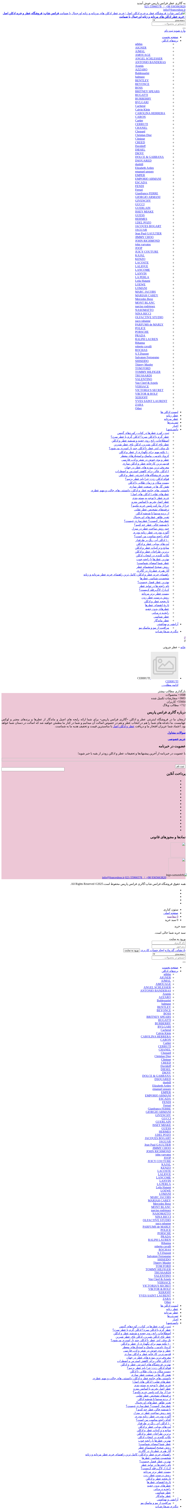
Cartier (139, 120)
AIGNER (140, 47)
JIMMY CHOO (144, 237)
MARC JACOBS (145, 291)
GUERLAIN (142, 208)
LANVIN (141, 273)
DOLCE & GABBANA (149, 156)
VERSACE (142, 386)
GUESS (140, 215)
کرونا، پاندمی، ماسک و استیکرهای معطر (145, 455)
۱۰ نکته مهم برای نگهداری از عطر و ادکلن (144, 452)
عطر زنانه (172, 415)
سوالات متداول (176, 732)
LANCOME (142, 269)
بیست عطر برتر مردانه (155, 593)
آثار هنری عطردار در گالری (153, 570)
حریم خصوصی (177, 739)
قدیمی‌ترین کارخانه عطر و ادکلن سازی (146, 463)
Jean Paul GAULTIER (148, 233)
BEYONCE (142, 84)
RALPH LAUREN (146, 339)
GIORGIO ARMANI (147, 197)
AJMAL (140, 51)
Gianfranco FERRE (146, 193)
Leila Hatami (142, 280)
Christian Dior (143, 135)
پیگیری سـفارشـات (166, 631)
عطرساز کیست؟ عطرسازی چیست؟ (146, 520)
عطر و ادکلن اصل (123, 726)
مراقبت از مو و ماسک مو (154, 627)
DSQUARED (143, 160)
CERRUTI (141, 124)
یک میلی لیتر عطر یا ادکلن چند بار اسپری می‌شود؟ (139, 448)
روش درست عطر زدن (155, 597)
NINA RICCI (143, 313)
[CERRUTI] (164, 678)
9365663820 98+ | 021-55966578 (165, 6)
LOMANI (141, 288)
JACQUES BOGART (148, 226)
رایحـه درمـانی (160, 612)
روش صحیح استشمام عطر (152, 566)
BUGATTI (141, 95)
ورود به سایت (131, 950)
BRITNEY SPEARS (147, 91)
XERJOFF (141, 397)
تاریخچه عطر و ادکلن (156, 601)
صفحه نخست (170, 37)
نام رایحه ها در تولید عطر (154, 586)
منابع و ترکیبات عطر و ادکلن (152, 547)
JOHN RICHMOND (147, 240)
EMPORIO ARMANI (148, 178)
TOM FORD (142, 368)
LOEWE (140, 284)
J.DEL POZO (143, 222)
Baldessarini (142, 73)
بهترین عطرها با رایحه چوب (152, 559)
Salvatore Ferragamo (147, 357)
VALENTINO (143, 379)
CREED (140, 142)
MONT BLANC (145, 302)
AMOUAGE (142, 54)
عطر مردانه (171, 418)
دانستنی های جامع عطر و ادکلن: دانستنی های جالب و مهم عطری (130, 490)
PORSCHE (142, 331)
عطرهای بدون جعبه (157, 608)
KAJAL (140, 255)
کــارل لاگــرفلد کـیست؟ (154, 589)
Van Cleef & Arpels (146, 382)
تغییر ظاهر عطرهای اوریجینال (151, 517)
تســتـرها (172, 422)
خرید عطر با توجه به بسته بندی (150, 498)
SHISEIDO (142, 361)
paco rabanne (142, 320)
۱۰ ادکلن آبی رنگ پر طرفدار (152, 540)
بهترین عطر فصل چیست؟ (153, 582)
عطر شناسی (161, 616)
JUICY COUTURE (146, 251)
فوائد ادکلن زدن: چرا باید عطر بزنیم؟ (147, 478)
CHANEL (141, 127)
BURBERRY (143, 98)
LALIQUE (141, 266)
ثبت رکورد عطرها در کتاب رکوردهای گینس (143, 432)
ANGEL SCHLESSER (149, 58)
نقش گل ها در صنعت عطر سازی (149, 486)
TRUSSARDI (143, 375)
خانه (183, 647)
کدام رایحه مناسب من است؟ (151, 536)
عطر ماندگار (161, 620)
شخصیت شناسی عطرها (154, 578)
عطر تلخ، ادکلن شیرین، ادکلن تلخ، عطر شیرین (141, 444)
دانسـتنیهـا (172, 429)
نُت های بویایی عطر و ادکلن (152, 543)
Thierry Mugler (144, 364)
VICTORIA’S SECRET (149, 390)
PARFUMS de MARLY (149, 324)
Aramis (139, 65)
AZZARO (141, 69)
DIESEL (140, 149)
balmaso (140, 76)
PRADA (140, 335)
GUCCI (139, 204)
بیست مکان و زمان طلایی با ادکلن (148, 482)
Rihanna (140, 342)
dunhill (139, 164)
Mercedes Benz (144, 299)
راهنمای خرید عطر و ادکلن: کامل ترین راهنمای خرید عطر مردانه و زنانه (126, 574)
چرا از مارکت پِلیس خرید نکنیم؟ (150, 505)
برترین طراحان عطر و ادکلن (152, 551)
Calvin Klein (142, 109)
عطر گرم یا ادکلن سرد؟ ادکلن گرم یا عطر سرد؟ (140, 436)
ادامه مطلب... (169, 684)
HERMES (141, 218)
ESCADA (141, 182)
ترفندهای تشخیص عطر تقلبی (151, 509)
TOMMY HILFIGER (148, 371)
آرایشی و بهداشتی (167, 624)
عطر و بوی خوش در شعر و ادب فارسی (145, 459)
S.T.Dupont (142, 353)
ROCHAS (141, 350)
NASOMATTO (144, 310)
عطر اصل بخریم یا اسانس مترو (150, 501)
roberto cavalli (143, 346)
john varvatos (143, 244)
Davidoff (140, 146)
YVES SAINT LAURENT (151, 401)
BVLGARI (141, 102)
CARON (140, 116)
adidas (138, 44)
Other (138, 408)
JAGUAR (141, 229)
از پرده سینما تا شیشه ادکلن (152, 513)
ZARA (139, 404)
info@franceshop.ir (174, 9)
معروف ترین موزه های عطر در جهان (147, 467)
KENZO (140, 259)
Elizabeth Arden (144, 167)
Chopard (140, 131)
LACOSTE (142, 262)
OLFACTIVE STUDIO (149, 317)
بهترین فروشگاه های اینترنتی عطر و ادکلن (144, 475)
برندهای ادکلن (170, 40)
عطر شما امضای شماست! (153, 563)
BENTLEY (142, 80)
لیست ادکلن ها (169, 412)
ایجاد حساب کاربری (152, 950)
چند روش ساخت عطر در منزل (150, 528)
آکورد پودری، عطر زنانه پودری (151, 532)
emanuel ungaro (144, 171)
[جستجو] (184, 28)
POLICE (140, 328)
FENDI (139, 186)
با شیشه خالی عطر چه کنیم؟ (151, 524)
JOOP (138, 248)
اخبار (175, 425)
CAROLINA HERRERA (150, 113)
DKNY (139, 153)
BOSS (139, 87)
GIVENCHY (143, 200)
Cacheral (140, 105)
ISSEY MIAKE (144, 211)
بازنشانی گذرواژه (175, 950)
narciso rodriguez (145, 306)
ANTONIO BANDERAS (150, 62)
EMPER (140, 175)
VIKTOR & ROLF (146, 393)
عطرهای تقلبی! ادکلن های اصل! (150, 494)
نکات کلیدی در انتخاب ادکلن (152, 555)
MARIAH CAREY (146, 295)
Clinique (140, 138)
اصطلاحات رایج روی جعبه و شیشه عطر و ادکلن (140, 440)
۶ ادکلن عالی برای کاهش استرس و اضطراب (142, 471)
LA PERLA (142, 277)
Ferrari (139, 189)
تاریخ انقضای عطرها (157, 605)
